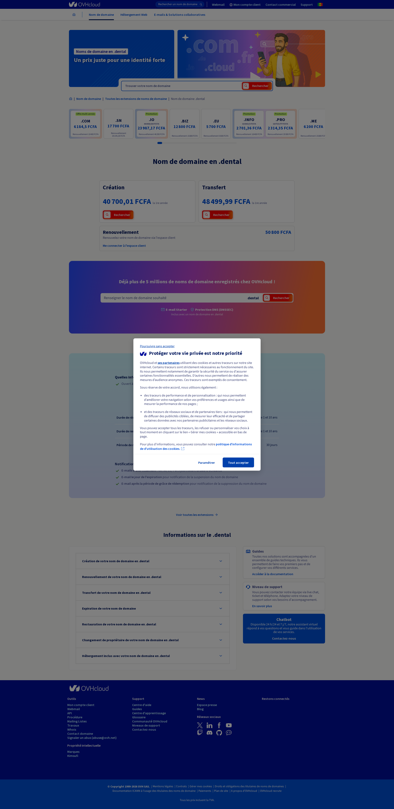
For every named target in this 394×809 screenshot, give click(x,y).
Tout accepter (238, 462)
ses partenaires (169, 363)
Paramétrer (206, 462)
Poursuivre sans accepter (157, 346)
